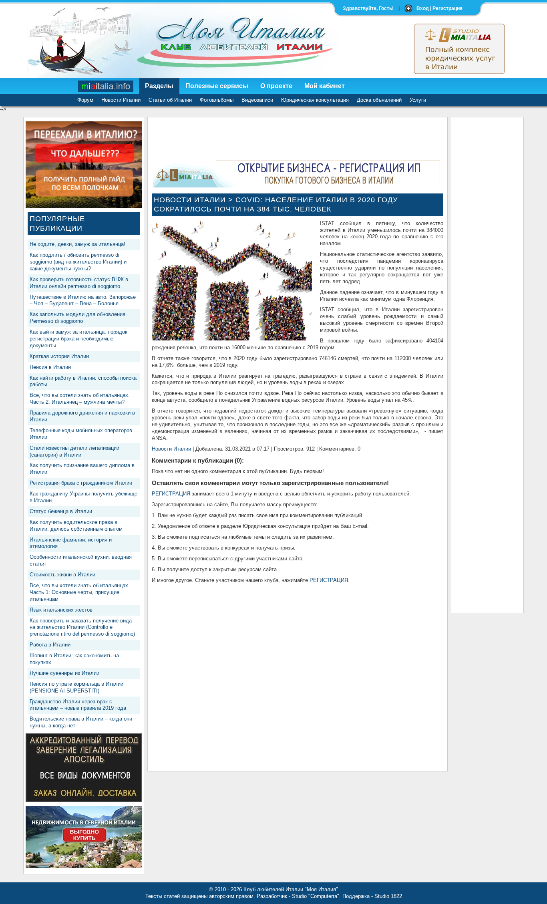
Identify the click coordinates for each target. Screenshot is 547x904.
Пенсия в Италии (50, 367)
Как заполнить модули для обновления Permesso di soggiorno (77, 317)
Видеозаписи (257, 100)
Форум (85, 100)
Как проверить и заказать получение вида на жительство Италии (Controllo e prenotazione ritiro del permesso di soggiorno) (82, 627)
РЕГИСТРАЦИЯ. (330, 580)
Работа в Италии (50, 645)
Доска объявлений (379, 100)
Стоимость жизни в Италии (62, 575)
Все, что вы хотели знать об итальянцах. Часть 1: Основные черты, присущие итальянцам (80, 592)
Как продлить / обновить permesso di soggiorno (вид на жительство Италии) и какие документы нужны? (78, 262)
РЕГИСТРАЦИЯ (171, 494)
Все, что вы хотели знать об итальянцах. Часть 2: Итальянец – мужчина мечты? (80, 398)
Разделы (159, 86)
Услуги (418, 100)
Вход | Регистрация (439, 8)
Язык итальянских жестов (61, 610)
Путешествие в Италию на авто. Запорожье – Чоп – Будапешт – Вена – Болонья (83, 300)
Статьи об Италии (170, 100)
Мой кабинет (324, 86)
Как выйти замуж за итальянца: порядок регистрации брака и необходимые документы (78, 338)
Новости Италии (121, 100)
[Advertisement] (487, 241)
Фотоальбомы (216, 100)
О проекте (276, 86)
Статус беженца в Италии (61, 511)
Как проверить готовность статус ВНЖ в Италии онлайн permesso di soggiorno (79, 282)
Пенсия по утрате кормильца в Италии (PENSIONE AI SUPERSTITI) (76, 687)
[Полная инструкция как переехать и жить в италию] (84, 206)
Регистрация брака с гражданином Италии (81, 483)
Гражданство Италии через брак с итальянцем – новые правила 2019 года (78, 705)
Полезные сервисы (216, 86)
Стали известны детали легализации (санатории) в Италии (74, 451)
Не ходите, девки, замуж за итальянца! (77, 244)
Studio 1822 (388, 896)
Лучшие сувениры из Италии (64, 673)
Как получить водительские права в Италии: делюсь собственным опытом (76, 525)
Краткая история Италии (59, 356)
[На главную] (106, 86)
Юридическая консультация (315, 100)
